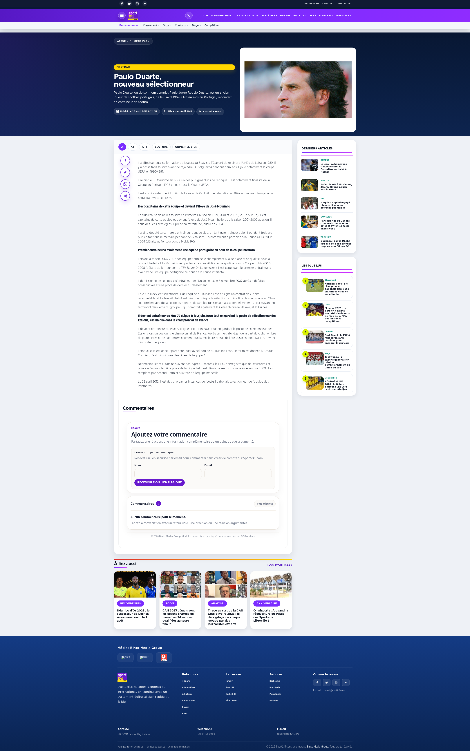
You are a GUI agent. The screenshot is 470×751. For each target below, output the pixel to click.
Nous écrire (275, 687)
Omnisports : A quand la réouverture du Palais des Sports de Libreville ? (270, 615)
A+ (133, 146)
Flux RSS (274, 700)
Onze (166, 25)
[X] (129, 3)
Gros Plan (344, 15)
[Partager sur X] (125, 172)
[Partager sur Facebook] (125, 160)
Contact (328, 3)
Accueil (122, 41)
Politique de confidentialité (130, 747)
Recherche (312, 3)
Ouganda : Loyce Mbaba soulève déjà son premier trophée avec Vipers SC (336, 243)
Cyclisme (309, 15)
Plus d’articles (279, 564)
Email (208, 465)
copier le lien (186, 146)
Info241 (229, 681)
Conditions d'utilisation (178, 747)
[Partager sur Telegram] (125, 196)
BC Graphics (247, 536)
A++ (145, 146)
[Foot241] (145, 657)
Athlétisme (269, 15)
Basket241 (231, 694)
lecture (161, 146)
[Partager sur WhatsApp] (125, 184)
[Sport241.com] (122, 677)
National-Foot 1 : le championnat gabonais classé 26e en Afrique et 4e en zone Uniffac (337, 288)
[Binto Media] (164, 657)
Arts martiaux (247, 15)
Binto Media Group (170, 536)
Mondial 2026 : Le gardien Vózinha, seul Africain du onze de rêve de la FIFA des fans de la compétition (337, 315)
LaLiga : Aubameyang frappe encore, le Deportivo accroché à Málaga (334, 168)
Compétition (212, 25)
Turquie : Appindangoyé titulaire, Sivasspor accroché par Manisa (335, 205)
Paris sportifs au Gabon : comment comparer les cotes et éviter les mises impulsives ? (335, 224)
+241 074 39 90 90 (206, 734)
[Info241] (126, 657)
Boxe (297, 15)
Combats (180, 25)
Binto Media (231, 700)
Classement (150, 25)
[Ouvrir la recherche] (189, 15)
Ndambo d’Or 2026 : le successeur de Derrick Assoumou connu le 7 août (133, 615)
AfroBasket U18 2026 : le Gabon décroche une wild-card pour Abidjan (336, 385)
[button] (152, 575)
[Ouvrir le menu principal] (122, 15)
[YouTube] (144, 3)
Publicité (344, 3)
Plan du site (275, 694)
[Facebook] (121, 3)
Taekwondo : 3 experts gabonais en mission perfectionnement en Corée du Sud (337, 362)
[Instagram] (137, 3)
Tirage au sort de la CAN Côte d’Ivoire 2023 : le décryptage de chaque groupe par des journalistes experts (225, 617)
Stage (195, 25)
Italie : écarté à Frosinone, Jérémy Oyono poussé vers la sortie (336, 187)
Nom (137, 465)
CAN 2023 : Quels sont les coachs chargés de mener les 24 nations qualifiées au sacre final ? (178, 617)
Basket (285, 15)
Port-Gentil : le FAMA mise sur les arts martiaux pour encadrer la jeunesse (337, 339)
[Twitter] (326, 682)
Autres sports (188, 700)
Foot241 (230, 687)
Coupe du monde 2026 (215, 15)
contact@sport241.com (334, 690)
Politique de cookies (155, 747)
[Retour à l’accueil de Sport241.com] (133, 15)
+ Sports (186, 681)
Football (326, 15)
